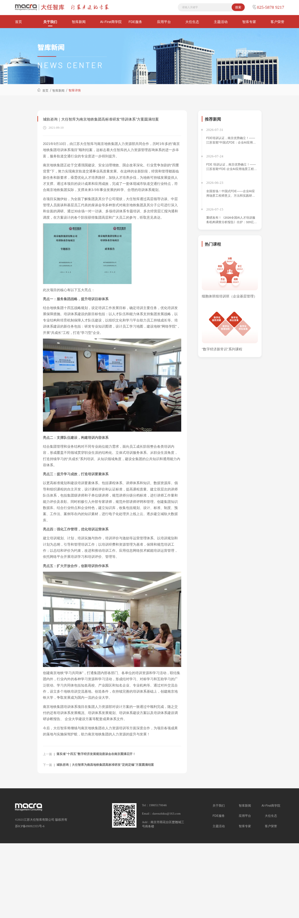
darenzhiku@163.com (166, 813)
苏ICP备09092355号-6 (30, 826)
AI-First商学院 (111, 21)
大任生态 (192, 21)
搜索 (238, 7)
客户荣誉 (277, 21)
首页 (18, 21)
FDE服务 (135, 21)
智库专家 (249, 21)
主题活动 (221, 21)
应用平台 (164, 21)
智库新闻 (79, 21)
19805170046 (158, 805)
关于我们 (50, 21)
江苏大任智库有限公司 (39, 819)
